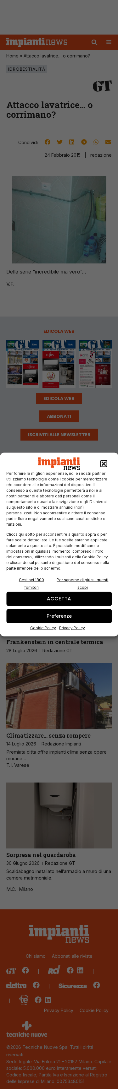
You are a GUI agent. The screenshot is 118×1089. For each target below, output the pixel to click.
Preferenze (59, 616)
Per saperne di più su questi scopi (82, 583)
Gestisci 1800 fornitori (31, 583)
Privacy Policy (72, 627)
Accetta (59, 598)
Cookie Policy (43, 627)
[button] (103, 464)
